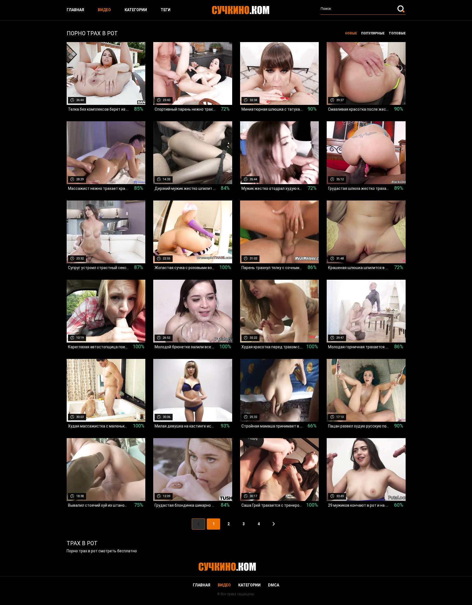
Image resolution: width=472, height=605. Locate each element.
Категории (136, 10)
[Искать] (401, 8)
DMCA (273, 585)
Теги (165, 10)
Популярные (373, 33)
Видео (104, 10)
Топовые (397, 33)
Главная (75, 10)
